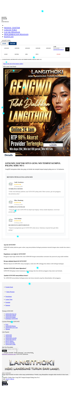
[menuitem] (6, 51)
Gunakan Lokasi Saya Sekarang (9, 394)
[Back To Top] (2, 385)
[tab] (8, 155)
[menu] (27, 51)
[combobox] (61, 48)
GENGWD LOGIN (11, 338)
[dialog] (35, 391)
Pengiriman (8, 296)
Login (4, 43)
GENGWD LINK (10, 344)
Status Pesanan (10, 291)
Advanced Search (58, 49)
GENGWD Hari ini (10, 314)
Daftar (12, 43)
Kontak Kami (9, 287)
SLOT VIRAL (9, 341)
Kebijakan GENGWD (11, 318)
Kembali (7, 302)
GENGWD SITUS (10, 339)
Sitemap (7, 329)
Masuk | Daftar (12, 28)
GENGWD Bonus (10, 326)
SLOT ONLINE (10, 342)
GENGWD (8, 335)
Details (9, 155)
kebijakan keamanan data (9, 354)
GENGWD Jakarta (10, 315)
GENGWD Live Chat (11, 327)
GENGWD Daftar (10, 317)
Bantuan (9, 37)
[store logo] (6, 41)
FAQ (6, 324)
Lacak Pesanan (12, 32)
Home (3, 59)
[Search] (67, 49)
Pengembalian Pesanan (16, 34)
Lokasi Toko (10, 30)
